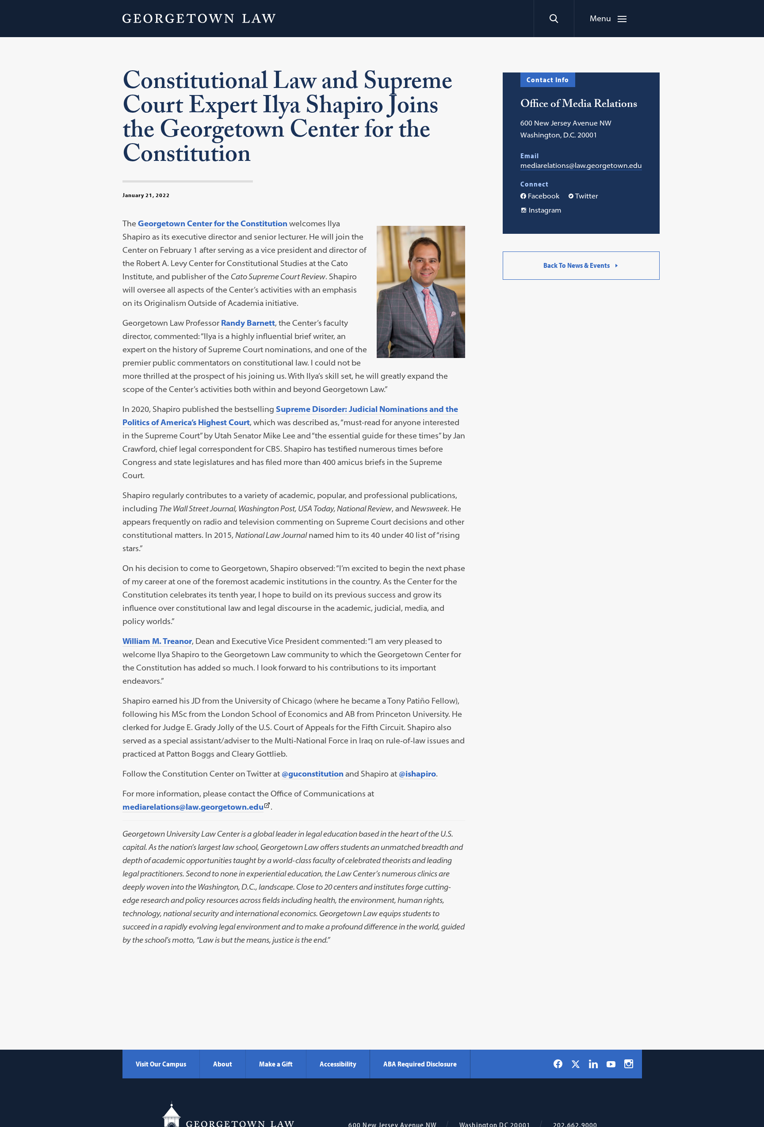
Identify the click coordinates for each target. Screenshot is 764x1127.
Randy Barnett (248, 323)
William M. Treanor (157, 641)
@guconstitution (313, 774)
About (222, 1064)
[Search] (554, 18)
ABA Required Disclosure (420, 1064)
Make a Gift (276, 1064)
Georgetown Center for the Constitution (212, 223)
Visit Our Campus (161, 1064)
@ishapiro (417, 774)
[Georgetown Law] (198, 18)
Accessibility (338, 1064)
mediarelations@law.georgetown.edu (581, 165)
